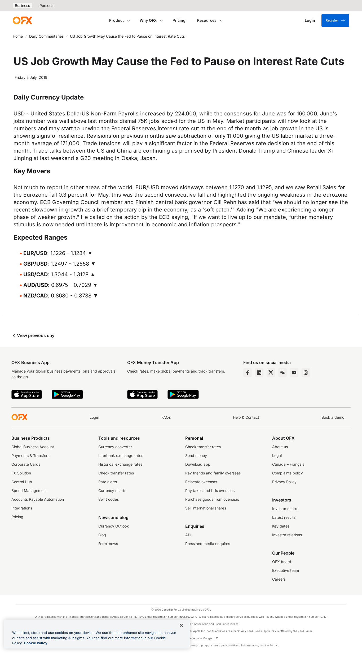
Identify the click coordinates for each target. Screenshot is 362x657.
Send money (196, 455)
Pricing (179, 20)
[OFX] (22, 20)
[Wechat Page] (282, 372)
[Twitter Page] (271, 372)
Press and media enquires (207, 543)
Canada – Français (288, 464)
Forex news (108, 543)
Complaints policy (287, 473)
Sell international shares (205, 508)
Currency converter (115, 446)
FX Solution (21, 473)
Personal (46, 5)
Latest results (283, 517)
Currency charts (112, 490)
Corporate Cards (25, 464)
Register (332, 20)
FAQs (166, 417)
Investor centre (285, 508)
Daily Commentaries (46, 36)
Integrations (21, 508)
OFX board (281, 561)
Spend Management (29, 490)
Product (116, 20)
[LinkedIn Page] (259, 372)
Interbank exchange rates (120, 455)
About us (280, 446)
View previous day (35, 335)
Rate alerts (107, 481)
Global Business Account (32, 446)
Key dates (280, 526)
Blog (102, 535)
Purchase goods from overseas (212, 499)
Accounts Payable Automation (37, 499)
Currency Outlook (113, 526)
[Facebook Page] (247, 372)
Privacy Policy (284, 481)
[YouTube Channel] (294, 372)
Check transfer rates (116, 473)
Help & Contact (246, 417)
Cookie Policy (35, 643)
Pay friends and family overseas (213, 473)
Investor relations (287, 535)
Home (18, 36)
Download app (197, 464)
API (188, 535)
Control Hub (21, 481)
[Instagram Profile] (306, 372)
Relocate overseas (201, 481)
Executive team (285, 570)
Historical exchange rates (120, 464)
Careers (279, 579)
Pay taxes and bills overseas (210, 490)
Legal (277, 455)
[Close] (181, 625)
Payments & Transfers (30, 455)
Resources (207, 20)
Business (22, 5)
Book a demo (332, 417)
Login (94, 417)
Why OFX (148, 20)
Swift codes (108, 499)
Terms (273, 645)
